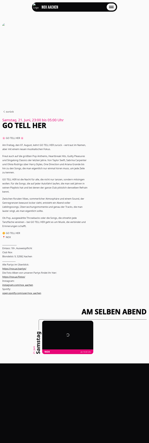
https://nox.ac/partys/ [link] (14, 268)
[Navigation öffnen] (111, 6)
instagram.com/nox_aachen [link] (17, 285)
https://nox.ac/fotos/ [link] (13, 276)
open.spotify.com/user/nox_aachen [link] (21, 293)
